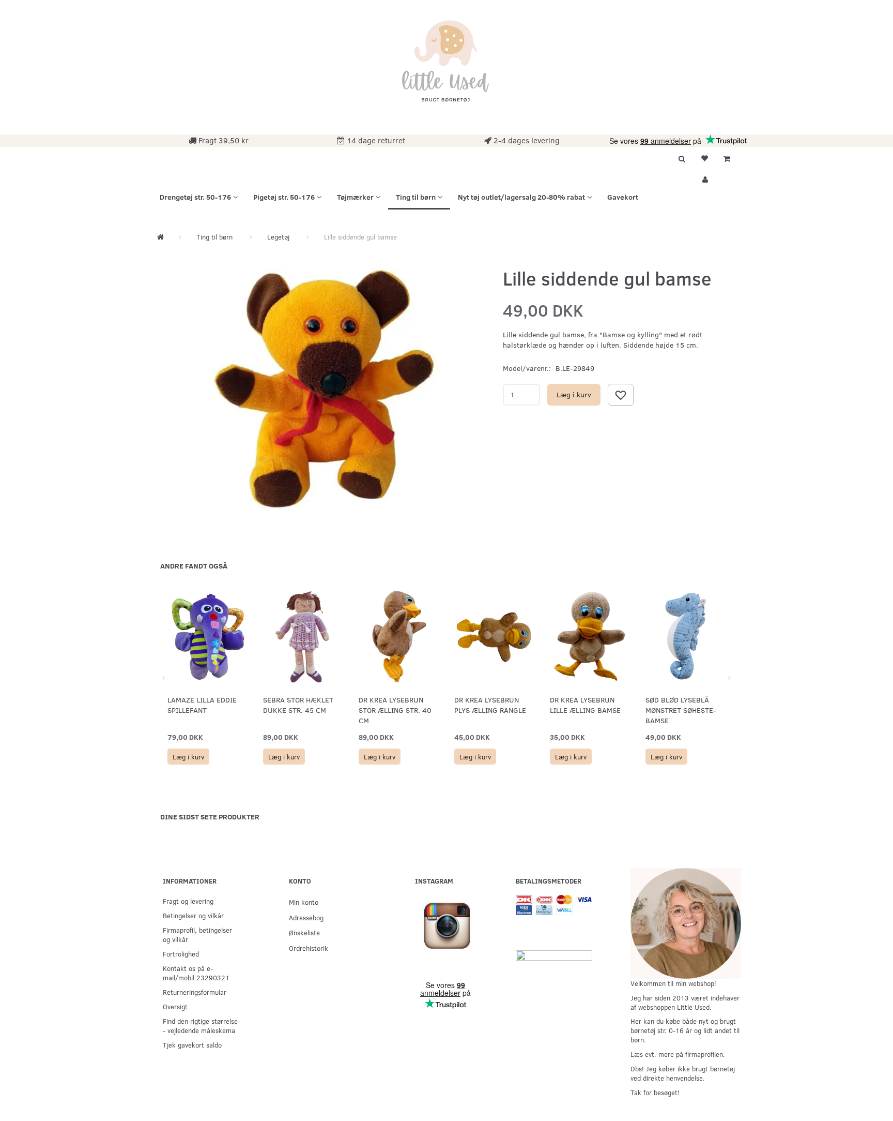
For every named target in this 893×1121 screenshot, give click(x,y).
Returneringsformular (194, 992)
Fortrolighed (181, 953)
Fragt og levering (188, 900)
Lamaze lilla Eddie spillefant (202, 705)
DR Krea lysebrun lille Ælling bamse (585, 705)
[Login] (704, 178)
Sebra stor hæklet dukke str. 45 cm (298, 705)
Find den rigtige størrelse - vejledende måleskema (200, 1026)
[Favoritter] (704, 157)
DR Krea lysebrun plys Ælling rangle (490, 705)
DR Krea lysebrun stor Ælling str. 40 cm (395, 710)
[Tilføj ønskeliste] (621, 395)
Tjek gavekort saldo (192, 1044)
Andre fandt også (193, 566)
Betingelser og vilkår (193, 915)
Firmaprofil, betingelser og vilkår (197, 934)
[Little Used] (446, 65)
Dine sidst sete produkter (209, 816)
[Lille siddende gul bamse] (324, 389)
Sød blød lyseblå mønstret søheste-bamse (680, 710)
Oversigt (175, 1006)
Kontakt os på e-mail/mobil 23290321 (196, 973)
